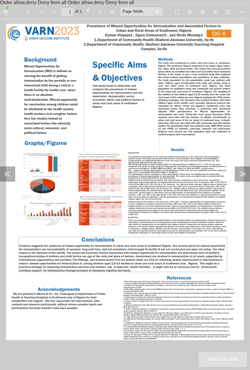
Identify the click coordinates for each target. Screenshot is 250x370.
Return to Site (223, 359)
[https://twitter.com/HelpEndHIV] (28, 325)
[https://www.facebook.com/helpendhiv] (17, 325)
